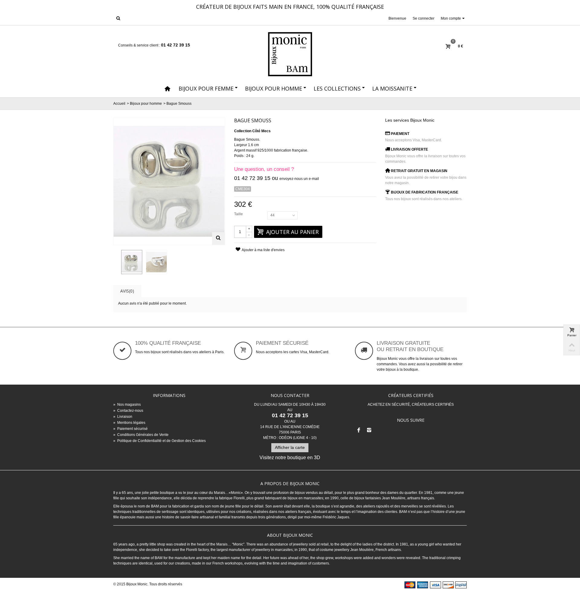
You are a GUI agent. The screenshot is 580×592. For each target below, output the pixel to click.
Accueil (119, 103)
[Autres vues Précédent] (116, 262)
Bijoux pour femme (206, 88)
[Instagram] (369, 430)
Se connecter (423, 18)
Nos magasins (127, 404)
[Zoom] (218, 238)
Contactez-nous (128, 410)
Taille (239, 214)
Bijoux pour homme (273, 88)
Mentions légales (129, 423)
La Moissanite (392, 88)
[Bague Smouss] (131, 262)
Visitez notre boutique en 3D (289, 457)
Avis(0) (127, 291)
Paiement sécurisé (130, 429)
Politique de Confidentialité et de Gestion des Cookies (159, 441)
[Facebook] (359, 430)
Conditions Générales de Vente (141, 435)
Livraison (122, 416)
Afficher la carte (290, 447)
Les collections (337, 88)
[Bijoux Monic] (290, 54)
